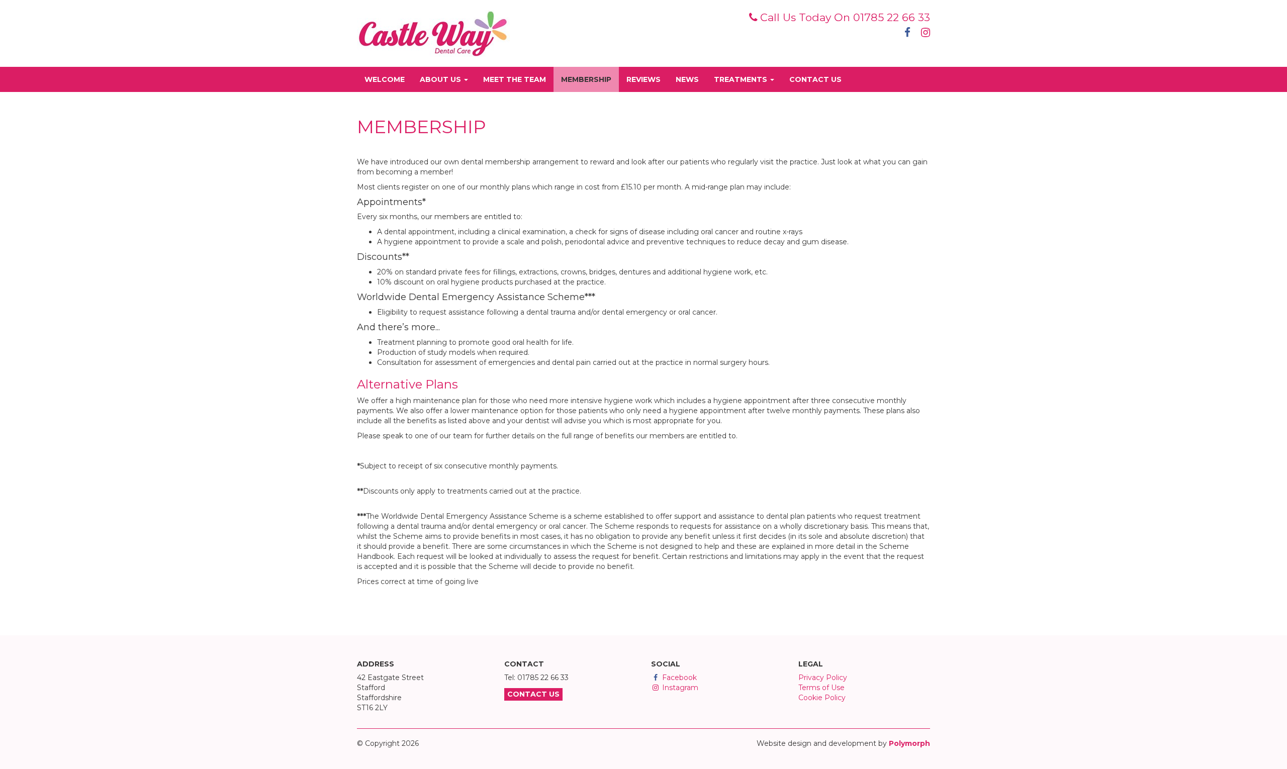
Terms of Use (821, 687)
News (691, 79)
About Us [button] (441, 79)
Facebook (678, 677)
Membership (590, 79)
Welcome (388, 79)
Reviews (647, 79)
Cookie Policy (822, 697)
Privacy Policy (822, 677)
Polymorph (909, 743)
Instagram (679, 687)
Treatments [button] (741, 79)
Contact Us (819, 79)
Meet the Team (518, 79)
